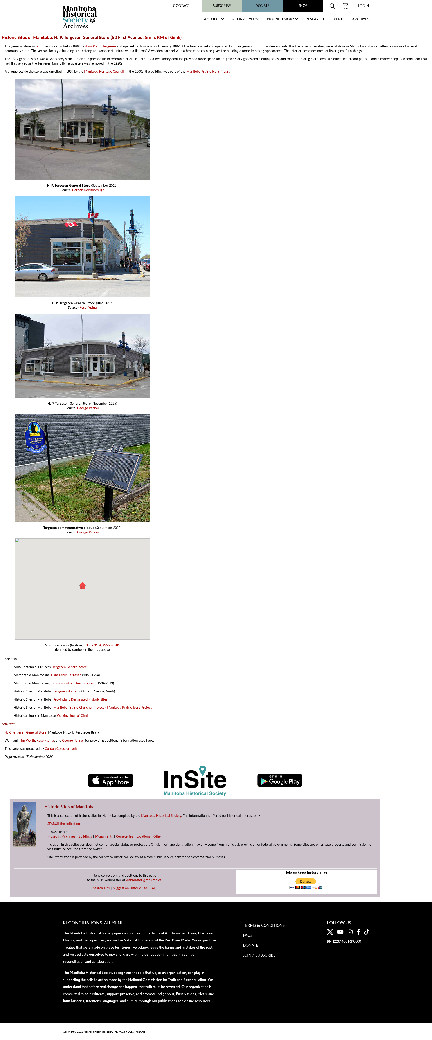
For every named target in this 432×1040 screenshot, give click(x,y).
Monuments (104, 836)
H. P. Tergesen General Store (25, 733)
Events (338, 19)
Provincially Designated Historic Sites (80, 699)
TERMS (141, 1031)
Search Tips (101, 888)
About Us (212, 19)
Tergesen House (64, 691)
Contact (181, 6)
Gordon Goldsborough (88, 190)
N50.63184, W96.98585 (103, 645)
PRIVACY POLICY (125, 1031)
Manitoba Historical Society (161, 816)
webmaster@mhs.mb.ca (144, 880)
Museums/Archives (61, 836)
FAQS (247, 935)
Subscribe (222, 6)
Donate (262, 6)
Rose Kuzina (88, 308)
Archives (360, 19)
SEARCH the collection (63, 824)
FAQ (153, 888)
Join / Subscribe (259, 955)
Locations (143, 836)
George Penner (88, 408)
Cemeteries (124, 836)
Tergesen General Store (69, 667)
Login (363, 6)
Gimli (150, 37)
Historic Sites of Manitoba (27, 37)
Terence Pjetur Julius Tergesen (73, 683)
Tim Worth (27, 741)
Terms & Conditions (264, 925)
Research (315, 19)
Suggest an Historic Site (130, 888)
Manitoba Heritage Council (104, 72)
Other (157, 836)
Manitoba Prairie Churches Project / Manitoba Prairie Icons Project (102, 708)
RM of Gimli (168, 37)
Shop (303, 6)
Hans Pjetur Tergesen (100, 46)
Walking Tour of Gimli (73, 716)
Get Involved (244, 19)
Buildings (85, 836)
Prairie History (280, 19)
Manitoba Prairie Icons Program (209, 72)
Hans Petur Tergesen (66, 675)
